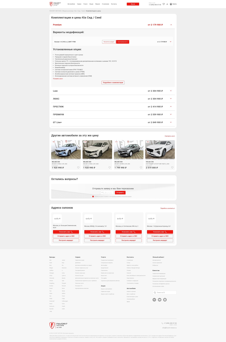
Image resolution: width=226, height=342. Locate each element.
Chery (50, 275)
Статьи (128, 262)
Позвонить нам (64, 232)
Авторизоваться (157, 260)
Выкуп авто (104, 275)
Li (62, 270)
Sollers (63, 293)
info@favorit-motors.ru (169, 328)
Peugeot (64, 283)
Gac (50, 296)
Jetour (63, 260)
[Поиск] (155, 292)
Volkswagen (65, 301)
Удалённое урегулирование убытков (110, 280)
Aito (50, 260)
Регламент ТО (78, 285)
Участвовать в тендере (133, 283)
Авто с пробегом (131, 294)
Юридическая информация (159, 278)
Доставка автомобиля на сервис (83, 265)
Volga (63, 298)
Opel (63, 280)
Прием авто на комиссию (107, 273)
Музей (133, 4)
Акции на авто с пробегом (107, 294)
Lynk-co (64, 275)
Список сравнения (157, 262)
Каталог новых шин (80, 273)
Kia (62, 265)
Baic (50, 265)
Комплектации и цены (132, 296)
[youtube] (159, 301)
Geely (50, 298)
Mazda (63, 278)
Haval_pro (51, 306)
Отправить (120, 192)
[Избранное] (78, 167)
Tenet (63, 296)
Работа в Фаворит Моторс (133, 268)
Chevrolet (51, 278)
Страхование (104, 270)
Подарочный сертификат (107, 260)
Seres (63, 288)
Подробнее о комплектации (113, 82)
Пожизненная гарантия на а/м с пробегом (86, 280)
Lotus (63, 273)
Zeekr (63, 308)
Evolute (51, 285)
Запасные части (79, 283)
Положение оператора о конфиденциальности (164, 281)
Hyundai (51, 308)
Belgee (51, 268)
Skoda (63, 291)
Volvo (63, 303)
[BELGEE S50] (66, 164)
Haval (50, 303)
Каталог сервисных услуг (81, 268)
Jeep (50, 311)
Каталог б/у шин (79, 275)
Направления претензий (159, 276)
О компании (130, 260)
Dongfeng (51, 283)
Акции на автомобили (106, 289)
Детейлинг (78, 262)
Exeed (50, 288)
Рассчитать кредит (109, 41)
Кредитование (104, 268)
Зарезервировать (123, 41)
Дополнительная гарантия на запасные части (87, 278)
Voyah (63, 306)
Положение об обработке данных (161, 283)
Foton (50, 293)
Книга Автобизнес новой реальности (136, 275)
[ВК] (154, 301)
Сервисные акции (79, 260)
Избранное (155, 265)
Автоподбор (104, 265)
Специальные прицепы (107, 262)
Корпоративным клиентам (81, 288)
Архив (128, 301)
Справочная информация (159, 273)
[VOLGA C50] (160, 164)
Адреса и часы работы (132, 265)
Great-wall (51, 301)
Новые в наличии (131, 291)
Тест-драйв (104, 278)
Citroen (51, 280)
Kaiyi (63, 262)
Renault (64, 285)
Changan (51, 273)
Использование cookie (158, 286)
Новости (129, 273)
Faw (50, 291)
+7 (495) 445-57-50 (170, 323)
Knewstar (64, 268)
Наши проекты (130, 278)
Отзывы (129, 270)
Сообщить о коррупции (132, 280)
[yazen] (165, 301)
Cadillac (51, 270)
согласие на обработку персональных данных (121, 196)
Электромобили (131, 299)
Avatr (50, 262)
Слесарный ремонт (80, 270)
